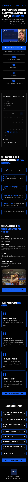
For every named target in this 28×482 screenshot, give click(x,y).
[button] (9, 105)
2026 (16, 113)
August (12, 113)
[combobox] (14, 142)
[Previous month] (6, 113)
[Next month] (21, 113)
